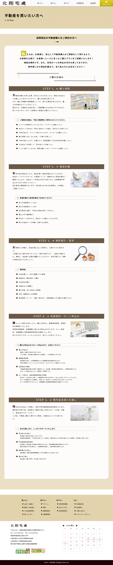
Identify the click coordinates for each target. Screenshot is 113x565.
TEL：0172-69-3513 (16, 533)
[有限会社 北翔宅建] (30, 525)
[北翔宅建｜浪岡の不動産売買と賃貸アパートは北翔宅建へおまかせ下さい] (14, 3)
